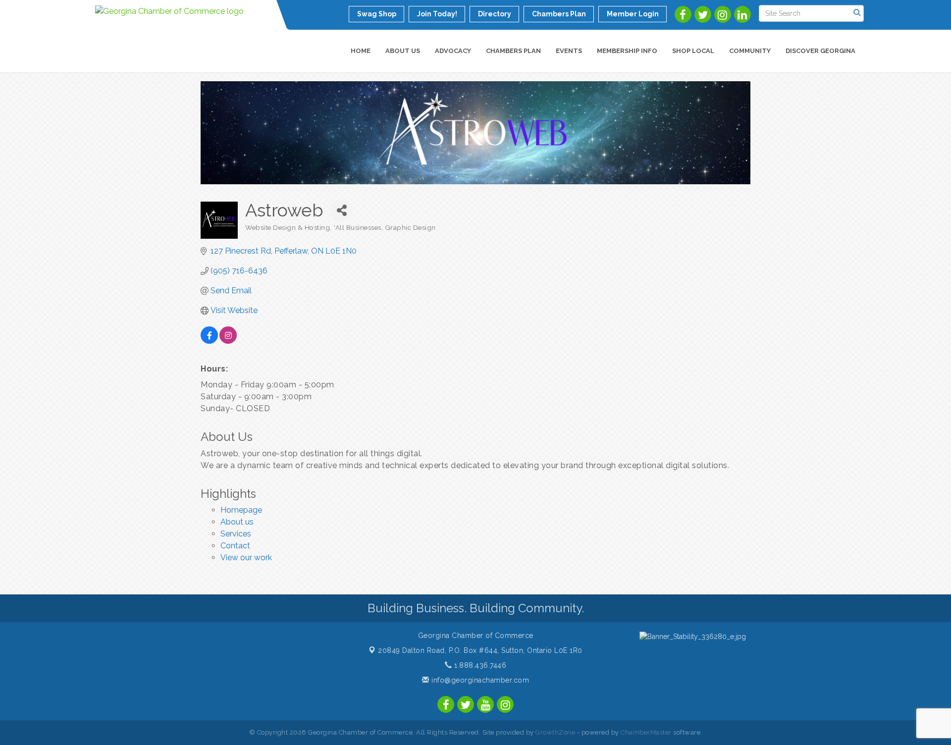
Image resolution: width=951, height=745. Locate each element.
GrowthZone (555, 732)
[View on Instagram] (228, 341)
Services (235, 533)
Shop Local (693, 50)
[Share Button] (341, 210)
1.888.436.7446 (479, 665)
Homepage (241, 510)
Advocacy (453, 50)
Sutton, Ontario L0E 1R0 (480, 650)
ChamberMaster (646, 732)
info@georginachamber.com (479, 680)
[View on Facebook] (209, 341)
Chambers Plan (513, 50)
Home (360, 50)
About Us (402, 50)
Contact (235, 545)
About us (237, 522)
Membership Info (627, 50)
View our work (246, 557)
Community (750, 50)
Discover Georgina (820, 50)
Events (569, 50)
